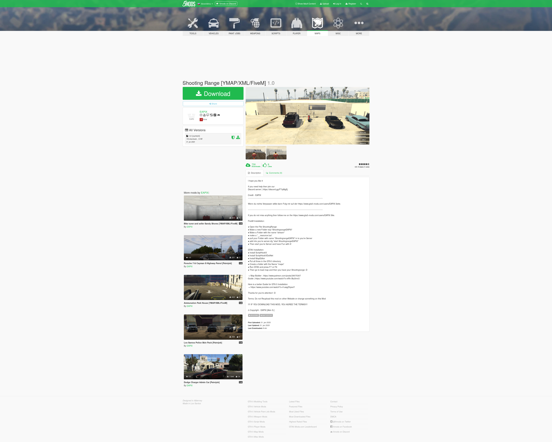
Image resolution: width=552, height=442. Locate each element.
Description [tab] (255, 172)
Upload (325, 3)
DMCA (333, 416)
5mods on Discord (341, 431)
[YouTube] (204, 115)
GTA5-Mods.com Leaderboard (303, 426)
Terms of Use (336, 411)
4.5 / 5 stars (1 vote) (362, 167)
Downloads (256, 166)
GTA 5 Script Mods (256, 421)
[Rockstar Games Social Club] (214, 115)
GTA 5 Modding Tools (257, 401)
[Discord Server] (218, 115)
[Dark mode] (361, 3)
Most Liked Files (296, 411)
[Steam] (211, 115)
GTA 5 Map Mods (256, 431)
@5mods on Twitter (341, 421)
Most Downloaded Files (299, 416)
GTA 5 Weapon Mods (257, 416)
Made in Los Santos (192, 403)
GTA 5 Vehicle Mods (257, 406)
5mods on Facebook (342, 426)
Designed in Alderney (192, 400)
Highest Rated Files (298, 421)
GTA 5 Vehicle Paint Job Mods (261, 411)
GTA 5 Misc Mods (256, 436)
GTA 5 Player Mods (256, 426)
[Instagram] (201, 115)
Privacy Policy (336, 406)
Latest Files (294, 401)
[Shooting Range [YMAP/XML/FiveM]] (308, 116)
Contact (333, 401)
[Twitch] (207, 115)
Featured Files (295, 406)
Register (352, 3)
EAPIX (203, 111)
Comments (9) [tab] (275, 172)
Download (216, 93)
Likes (270, 166)
